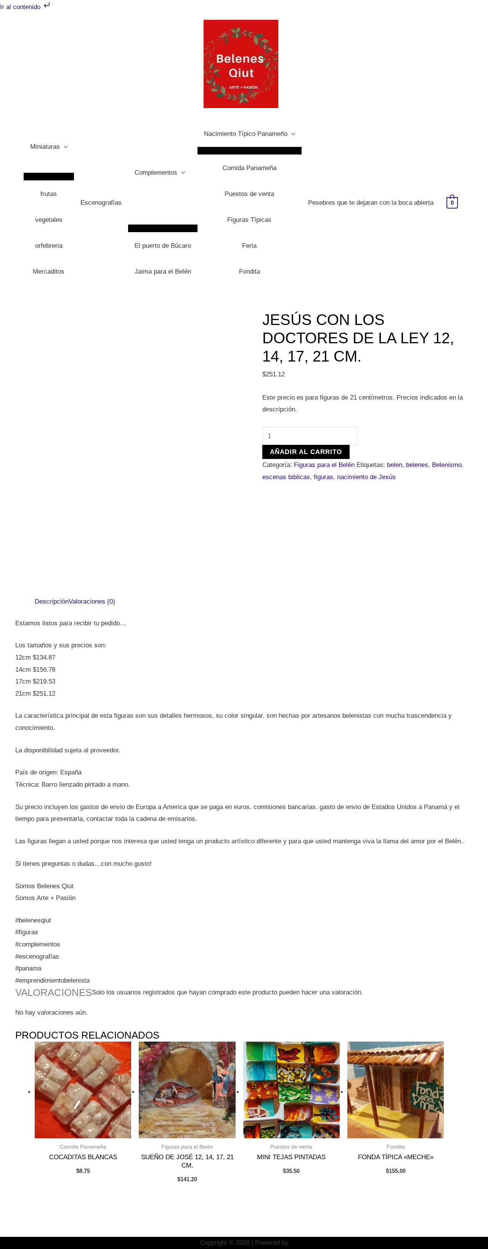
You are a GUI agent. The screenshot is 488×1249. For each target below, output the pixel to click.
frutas (48, 194)
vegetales (49, 219)
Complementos (156, 172)
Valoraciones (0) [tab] (92, 601)
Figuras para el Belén (324, 464)
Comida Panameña (249, 168)
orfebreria (49, 245)
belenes (417, 464)
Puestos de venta (249, 194)
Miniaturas (45, 146)
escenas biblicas (286, 477)
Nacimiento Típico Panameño (245, 133)
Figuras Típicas (249, 219)
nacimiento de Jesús (366, 477)
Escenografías (101, 202)
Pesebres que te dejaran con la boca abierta (370, 202)
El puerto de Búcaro (163, 245)
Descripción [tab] (52, 601)
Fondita (249, 271)
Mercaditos (48, 271)
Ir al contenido (21, 7)
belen (394, 464)
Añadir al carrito (306, 452)
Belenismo (447, 464)
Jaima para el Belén (163, 271)
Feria (249, 245)
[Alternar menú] (49, 176)
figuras (323, 477)
